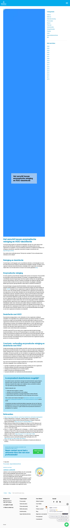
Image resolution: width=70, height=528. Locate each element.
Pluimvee (49, 25)
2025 (48, 48)
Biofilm (8, 289)
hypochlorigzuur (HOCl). (8, 250)
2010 (48, 79)
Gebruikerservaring (51, 19)
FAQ (37, 506)
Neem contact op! (37, 451)
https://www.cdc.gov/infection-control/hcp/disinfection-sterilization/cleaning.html (23, 417)
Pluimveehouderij (24, 506)
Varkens (49, 14)
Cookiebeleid (39, 519)
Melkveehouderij (23, 509)
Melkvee (49, 16)
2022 (48, 54)
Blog (37, 511)
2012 (48, 75)
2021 (48, 56)
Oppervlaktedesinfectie (15, 464)
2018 (48, 62)
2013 (48, 73)
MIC (48, 37)
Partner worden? (40, 509)
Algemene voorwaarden (41, 514)
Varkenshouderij (23, 503)
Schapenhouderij (51, 29)
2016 (48, 66)
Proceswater (6, 464)
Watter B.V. (3, 3)
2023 (48, 52)
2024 (48, 50)
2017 (48, 64)
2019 (48, 60)
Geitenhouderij (50, 27)
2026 (48, 46)
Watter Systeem (40, 501)
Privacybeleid (39, 516)
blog (37, 267)
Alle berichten (51, 43)
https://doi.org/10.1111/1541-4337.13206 (25, 434)
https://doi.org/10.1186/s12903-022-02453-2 (15, 438)
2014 (48, 71)
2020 (48, 58)
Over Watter (38, 503)
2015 (48, 69)
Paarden (49, 31)
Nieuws (49, 23)
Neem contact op (9, 507)
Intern (48, 33)
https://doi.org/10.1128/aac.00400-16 (23, 421)
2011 (48, 77)
